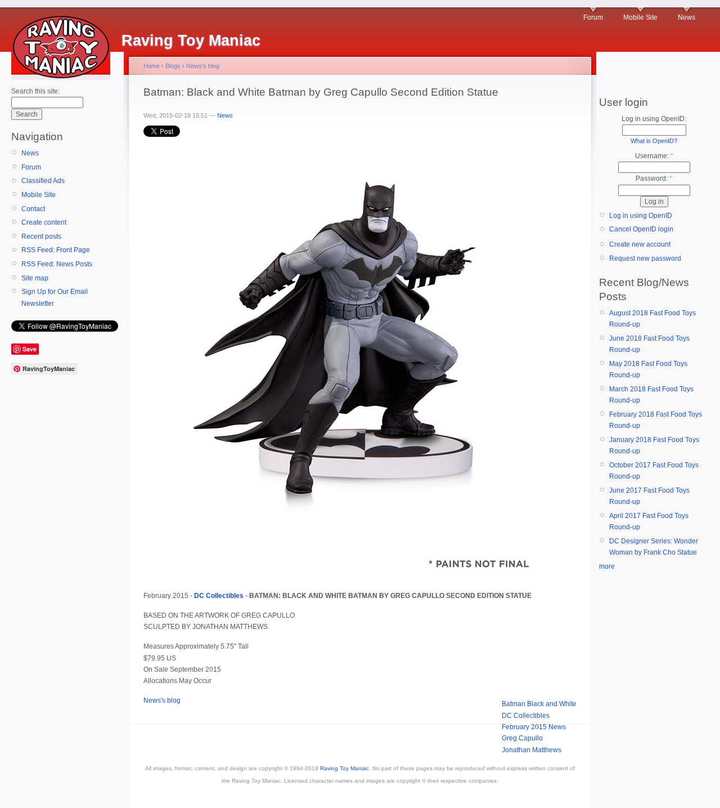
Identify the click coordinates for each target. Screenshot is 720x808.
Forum (593, 17)
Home (151, 66)
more (607, 566)
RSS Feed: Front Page (55, 250)
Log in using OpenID (640, 216)
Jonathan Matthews (531, 750)
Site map (34, 278)
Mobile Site (640, 17)
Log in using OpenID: (654, 119)
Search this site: (35, 91)
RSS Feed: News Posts (56, 264)
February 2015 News (534, 727)
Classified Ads (43, 181)
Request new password (645, 258)
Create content (43, 222)
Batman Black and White (539, 704)
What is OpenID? (654, 140)
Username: (654, 156)
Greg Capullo (522, 738)
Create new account (639, 244)
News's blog (202, 66)
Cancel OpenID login (641, 229)
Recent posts (41, 236)
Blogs (173, 66)
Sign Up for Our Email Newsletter (54, 297)
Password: (654, 178)
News (686, 17)
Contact (33, 209)
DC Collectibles (526, 716)
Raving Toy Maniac (344, 768)
